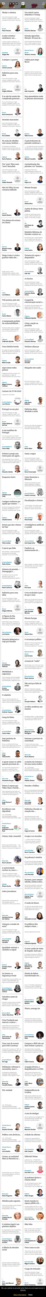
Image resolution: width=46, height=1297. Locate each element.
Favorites (11, 7)
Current (4, 7)
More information (20, 1294)
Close (30, 1294)
